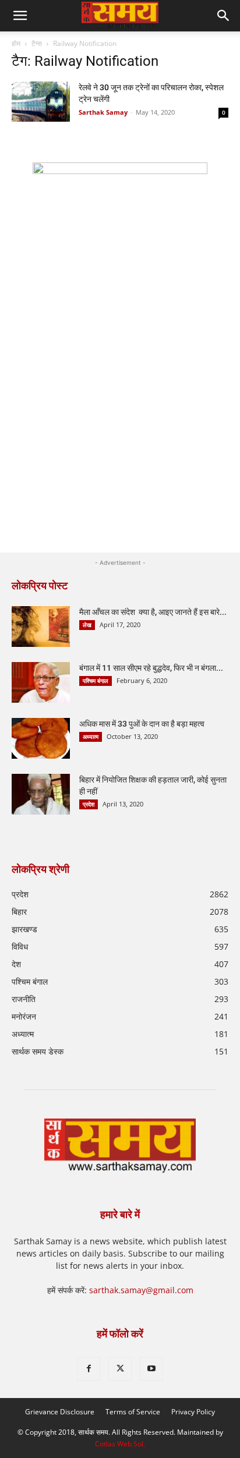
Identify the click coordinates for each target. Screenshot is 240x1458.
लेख (87, 625)
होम (16, 43)
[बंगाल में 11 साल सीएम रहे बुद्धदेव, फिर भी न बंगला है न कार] (41, 682)
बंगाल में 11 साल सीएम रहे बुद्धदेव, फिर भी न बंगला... (151, 668)
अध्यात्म (90, 736)
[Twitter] (120, 1369)
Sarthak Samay (103, 112)
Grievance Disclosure (59, 1412)
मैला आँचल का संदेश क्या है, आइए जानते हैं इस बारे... (153, 612)
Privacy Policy (193, 1412)
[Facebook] (88, 1369)
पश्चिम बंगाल (95, 681)
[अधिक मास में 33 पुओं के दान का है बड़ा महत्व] (41, 738)
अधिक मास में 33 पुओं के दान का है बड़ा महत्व (141, 723)
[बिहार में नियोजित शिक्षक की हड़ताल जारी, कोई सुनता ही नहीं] (41, 794)
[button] (223, 15)
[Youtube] (151, 1369)
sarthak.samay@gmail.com (141, 1290)
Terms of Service (132, 1412)
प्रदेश (88, 804)
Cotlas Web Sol (119, 1444)
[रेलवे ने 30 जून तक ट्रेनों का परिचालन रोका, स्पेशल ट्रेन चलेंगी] (41, 102)
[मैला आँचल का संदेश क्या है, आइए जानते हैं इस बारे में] (41, 626)
